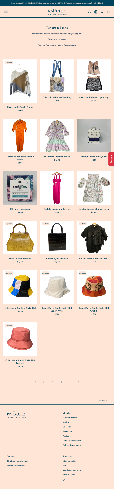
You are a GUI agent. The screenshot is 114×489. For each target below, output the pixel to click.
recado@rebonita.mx (72, 470)
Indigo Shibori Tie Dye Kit (93, 156)
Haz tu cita (67, 456)
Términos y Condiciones (17, 461)
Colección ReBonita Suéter (20, 106)
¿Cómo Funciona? (70, 417)
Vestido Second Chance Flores (94, 208)
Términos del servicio (72, 440)
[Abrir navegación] (6, 11)
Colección (67, 426)
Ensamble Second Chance (57, 156)
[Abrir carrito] (108, 11)
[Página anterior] (35, 382)
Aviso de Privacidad (16, 465)
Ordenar (102, 400)
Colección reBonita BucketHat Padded (20, 362)
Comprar (111, 159)
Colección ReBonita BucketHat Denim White (57, 309)
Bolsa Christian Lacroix (20, 258)
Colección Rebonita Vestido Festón (20, 158)
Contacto (11, 456)
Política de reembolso (72, 445)
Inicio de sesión (69, 461)
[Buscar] (102, 11)
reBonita (66, 413)
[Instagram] (85, 479)
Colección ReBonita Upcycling (94, 97)
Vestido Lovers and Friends (57, 208)
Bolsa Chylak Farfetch (57, 258)
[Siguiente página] (79, 382)
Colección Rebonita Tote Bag (57, 97)
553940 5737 (69, 474)
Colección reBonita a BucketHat (20, 307)
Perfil (65, 465)
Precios (66, 436)
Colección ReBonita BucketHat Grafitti (94, 309)
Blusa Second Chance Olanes (93, 258)
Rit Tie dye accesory (20, 208)
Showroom (67, 431)
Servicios (66, 422)
